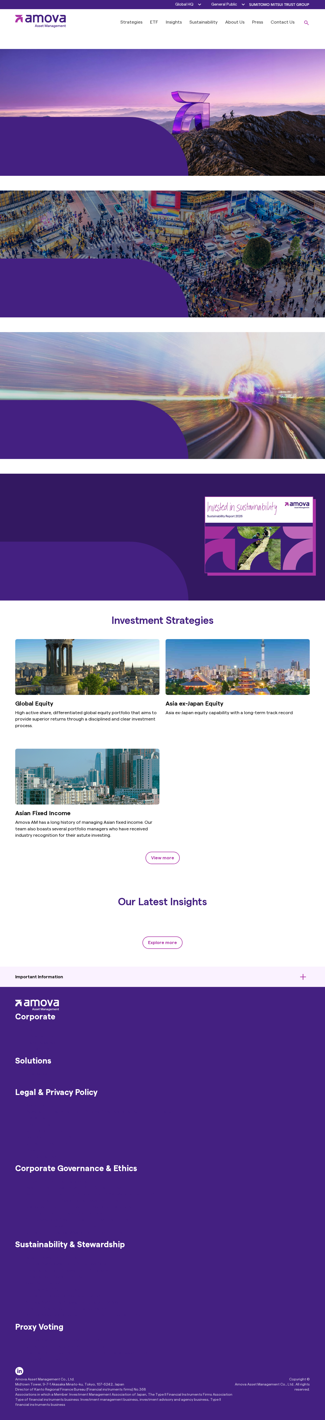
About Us (235, 22)
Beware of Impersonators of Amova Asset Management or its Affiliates (99, 1111)
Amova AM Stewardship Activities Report (68, 1263)
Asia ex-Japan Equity (194, 704)
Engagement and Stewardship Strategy (66, 1270)
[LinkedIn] (19, 1373)
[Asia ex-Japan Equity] (238, 693)
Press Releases (40, 1042)
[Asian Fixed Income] (87, 803)
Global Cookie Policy (46, 1143)
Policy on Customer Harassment (58, 1181)
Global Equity (34, 704)
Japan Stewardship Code (51, 1257)
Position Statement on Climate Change (66, 1308)
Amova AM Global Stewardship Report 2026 (71, 1302)
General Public (224, 4)
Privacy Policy (39, 1150)
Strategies (131, 22)
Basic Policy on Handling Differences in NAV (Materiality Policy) (89, 1194)
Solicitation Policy (44, 1130)
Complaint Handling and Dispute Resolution (70, 1213)
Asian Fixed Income (43, 813)
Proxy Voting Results (46, 1359)
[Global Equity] (87, 693)
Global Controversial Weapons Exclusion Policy (74, 1232)
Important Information (39, 976)
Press (257, 22)
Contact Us (283, 22)
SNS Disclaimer (41, 1156)
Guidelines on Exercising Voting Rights (64, 1346)
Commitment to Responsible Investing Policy (72, 1200)
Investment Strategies (162, 621)
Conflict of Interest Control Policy (60, 1226)
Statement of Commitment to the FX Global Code (78, 1207)
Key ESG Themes (43, 1283)
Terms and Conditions (48, 1137)
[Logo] (41, 26)
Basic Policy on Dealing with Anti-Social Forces (73, 1187)
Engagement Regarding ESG (55, 1276)
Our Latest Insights (162, 902)
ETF (154, 22)
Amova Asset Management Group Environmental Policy (83, 1315)
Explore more (162, 942)
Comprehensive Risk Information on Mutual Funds (76, 1219)
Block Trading (39, 1105)
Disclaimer (36, 1118)
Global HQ (184, 4)
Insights (174, 22)
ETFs (30, 1080)
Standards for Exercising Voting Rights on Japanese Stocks (86, 1352)
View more (162, 858)
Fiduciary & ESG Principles (52, 1289)
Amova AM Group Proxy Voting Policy (64, 1340)
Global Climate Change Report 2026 (64, 1295)
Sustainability (203, 22)
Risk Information (42, 1124)
